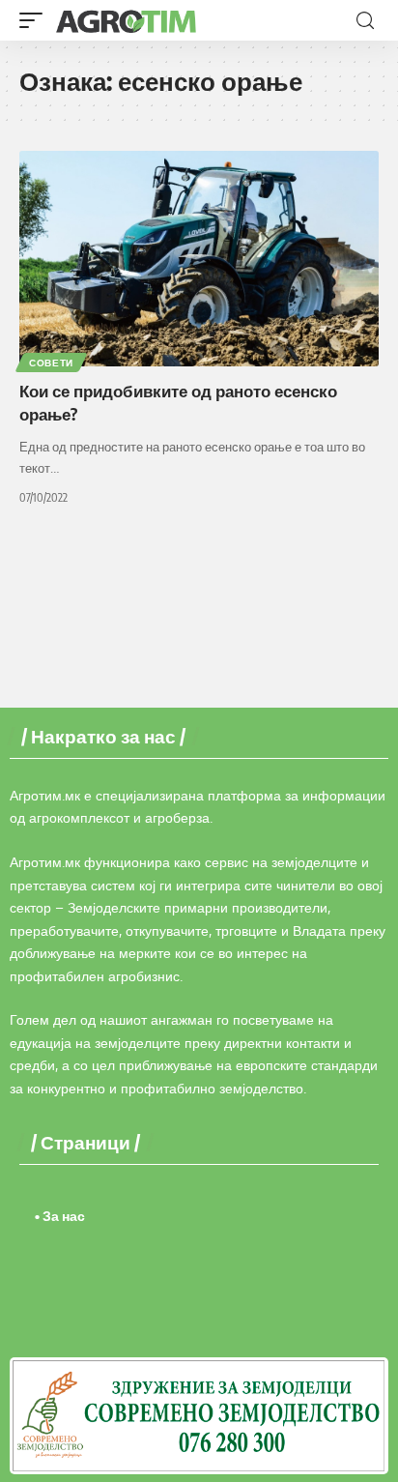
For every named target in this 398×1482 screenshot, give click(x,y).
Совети (51, 362)
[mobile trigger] (35, 20)
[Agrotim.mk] (126, 20)
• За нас (60, 1215)
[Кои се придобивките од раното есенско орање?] (199, 258)
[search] (365, 21)
